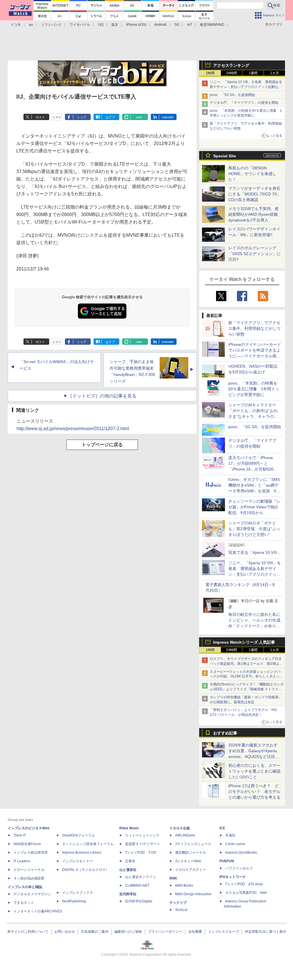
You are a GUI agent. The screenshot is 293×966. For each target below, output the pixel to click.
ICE (222, 828)
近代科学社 (127, 894)
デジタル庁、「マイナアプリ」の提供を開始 (244, 103)
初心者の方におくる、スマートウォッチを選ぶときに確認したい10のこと (254, 771)
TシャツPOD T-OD (140, 853)
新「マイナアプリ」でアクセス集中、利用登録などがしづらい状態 (254, 328)
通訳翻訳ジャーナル (190, 853)
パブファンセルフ (239, 868)
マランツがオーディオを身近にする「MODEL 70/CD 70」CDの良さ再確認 (254, 194)
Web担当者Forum (27, 844)
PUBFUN (226, 861)
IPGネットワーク (232, 877)
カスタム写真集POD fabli (246, 893)
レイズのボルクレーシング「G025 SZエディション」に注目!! (254, 254)
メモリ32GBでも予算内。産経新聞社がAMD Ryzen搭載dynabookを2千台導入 (253, 214)
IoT (189, 25)
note (139, 117)
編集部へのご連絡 (128, 932)
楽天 (114, 25)
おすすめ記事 (225, 733)
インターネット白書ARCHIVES (37, 911)
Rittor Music (129, 828)
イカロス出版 (179, 828)
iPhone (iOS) (136, 25)
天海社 (230, 835)
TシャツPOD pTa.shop (244, 884)
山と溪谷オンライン (140, 877)
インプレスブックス (77, 893)
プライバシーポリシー (165, 932)
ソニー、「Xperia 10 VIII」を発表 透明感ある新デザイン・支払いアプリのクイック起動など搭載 (246, 87)
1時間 (210, 73)
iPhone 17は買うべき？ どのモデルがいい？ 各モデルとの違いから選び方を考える (254, 791)
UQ (100, 25)
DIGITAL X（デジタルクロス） (85, 870)
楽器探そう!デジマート (142, 844)
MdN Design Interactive (193, 894)
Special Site (224, 156)
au (31, 25)
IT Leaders (21, 861)
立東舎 (130, 861)
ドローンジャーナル (28, 870)
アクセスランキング (231, 65)
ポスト (40, 117)
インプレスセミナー (77, 861)
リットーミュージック (142, 835)
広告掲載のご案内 (94, 932)
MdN (173, 878)
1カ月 (274, 73)
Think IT (19, 835)
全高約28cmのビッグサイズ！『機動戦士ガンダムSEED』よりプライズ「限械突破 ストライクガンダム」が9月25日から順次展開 (247, 689)
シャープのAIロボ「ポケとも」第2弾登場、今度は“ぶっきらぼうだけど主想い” (254, 529)
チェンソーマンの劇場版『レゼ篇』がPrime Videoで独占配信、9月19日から (254, 507)
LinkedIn (167, 117)
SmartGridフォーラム (78, 835)
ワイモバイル (80, 25)
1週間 (253, 73)
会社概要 (195, 932)
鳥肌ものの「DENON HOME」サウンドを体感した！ (252, 174)
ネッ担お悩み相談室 (28, 878)
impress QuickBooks (241, 853)
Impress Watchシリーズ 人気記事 (244, 642)
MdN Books (184, 885)
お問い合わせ (64, 932)
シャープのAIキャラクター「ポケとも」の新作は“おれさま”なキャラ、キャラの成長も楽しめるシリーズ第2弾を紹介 (253, 416)
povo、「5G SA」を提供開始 (232, 95)
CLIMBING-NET (137, 885)
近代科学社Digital (138, 901)
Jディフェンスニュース (193, 844)
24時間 (231, 73)
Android (160, 25)
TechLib (181, 910)
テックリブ (178, 903)
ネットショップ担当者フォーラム (88, 844)
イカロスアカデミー (190, 870)
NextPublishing (74, 901)
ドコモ (16, 25)
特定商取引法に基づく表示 (265, 932)
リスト (57, 117)
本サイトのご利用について (27, 932)
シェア (81, 117)
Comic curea (235, 844)
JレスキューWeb (188, 861)
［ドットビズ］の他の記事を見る (102, 395)
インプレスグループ (223, 932)
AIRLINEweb (185, 835)
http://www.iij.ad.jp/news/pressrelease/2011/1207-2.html (73, 428)
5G (177, 25)
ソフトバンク (51, 25)
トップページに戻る (102, 444)
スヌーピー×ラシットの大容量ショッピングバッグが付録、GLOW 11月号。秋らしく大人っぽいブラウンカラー (246, 676)
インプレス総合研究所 (30, 853)
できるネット (23, 903)
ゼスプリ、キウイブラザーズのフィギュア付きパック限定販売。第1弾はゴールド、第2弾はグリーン (246, 664)
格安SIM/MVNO (212, 25)
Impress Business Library (81, 853)
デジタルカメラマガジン (32, 894)
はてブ (110, 117)
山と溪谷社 (127, 870)
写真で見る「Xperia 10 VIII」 (254, 552)
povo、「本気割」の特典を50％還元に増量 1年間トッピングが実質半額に (253, 389)
